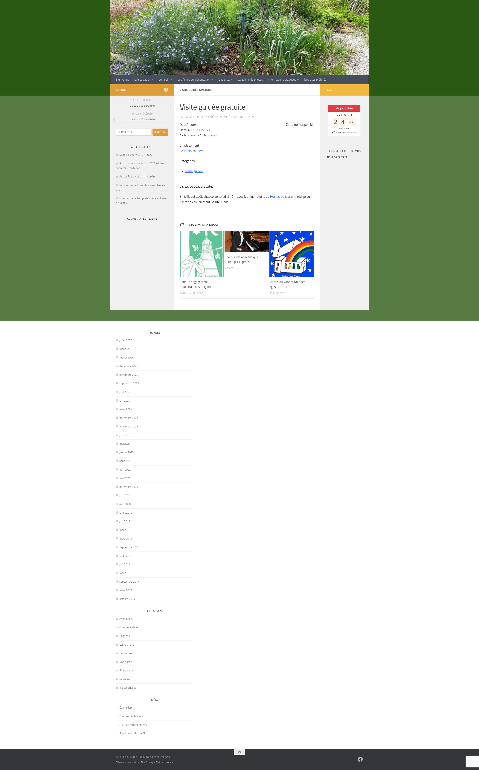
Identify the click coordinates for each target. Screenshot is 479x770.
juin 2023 (124, 435)
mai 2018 (124, 573)
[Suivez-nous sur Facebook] (166, 90)
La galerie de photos (250, 79)
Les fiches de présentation (194, 79)
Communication (128, 627)
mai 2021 (124, 478)
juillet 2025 (125, 392)
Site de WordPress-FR (132, 733)
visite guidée (194, 171)
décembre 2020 (128, 487)
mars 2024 (125, 409)
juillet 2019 (125, 512)
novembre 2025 (128, 374)
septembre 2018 (129, 547)
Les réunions (126, 644)
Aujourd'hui (344, 108)
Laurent (190, 117)
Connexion (125, 707)
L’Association (142, 79)
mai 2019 (124, 530)
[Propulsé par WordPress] (142, 762)
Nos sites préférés (315, 79)
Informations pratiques (282, 79)
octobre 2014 (127, 599)
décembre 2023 (128, 418)
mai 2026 (124, 349)
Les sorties (125, 653)
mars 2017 (125, 590)
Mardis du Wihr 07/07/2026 (135, 154)
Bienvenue (122, 79)
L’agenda (224, 79)
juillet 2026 (125, 340)
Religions (124, 679)
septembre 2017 (129, 581)
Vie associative (127, 687)
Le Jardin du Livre (192, 151)
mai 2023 (124, 443)
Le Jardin (164, 79)
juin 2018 (124, 564)
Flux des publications (131, 716)
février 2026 (126, 357)
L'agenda (124, 636)
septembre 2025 (129, 383)
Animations (126, 618)
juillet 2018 (125, 555)
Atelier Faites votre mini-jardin (137, 176)
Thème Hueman (164, 762)
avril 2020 (125, 504)
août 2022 (125, 461)
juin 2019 (124, 521)
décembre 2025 (128, 366)
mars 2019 (125, 538)
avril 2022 (125, 469)
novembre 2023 (128, 426)
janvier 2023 (126, 452)
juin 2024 (124, 400)
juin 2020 (124, 495)
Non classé (125, 662)
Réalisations (126, 670)
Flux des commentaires (133, 725)
